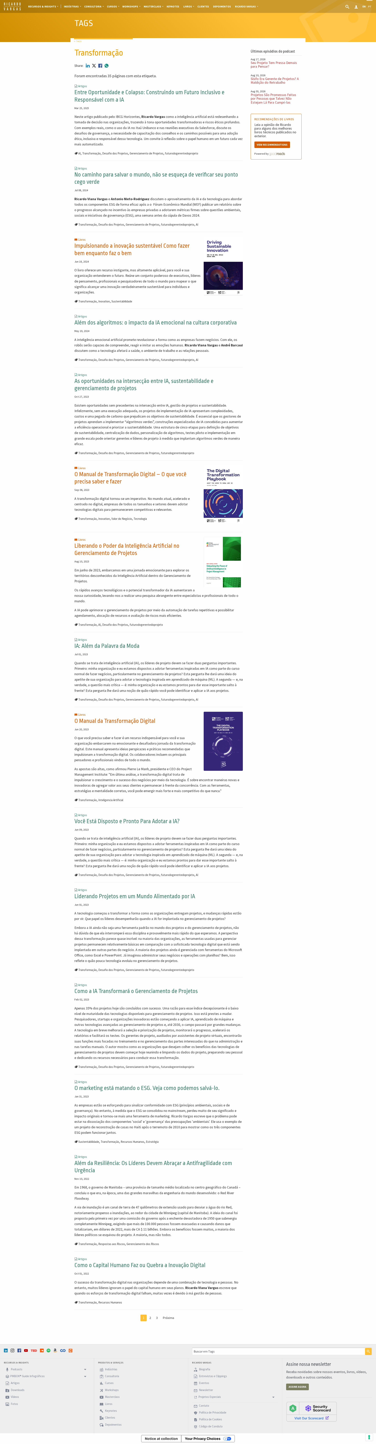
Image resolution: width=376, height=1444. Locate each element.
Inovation (104, 301)
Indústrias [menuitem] (71, 6)
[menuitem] (347, 6)
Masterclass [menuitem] (152, 6)
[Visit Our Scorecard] (311, 1411)
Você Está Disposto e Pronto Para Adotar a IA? (127, 821)
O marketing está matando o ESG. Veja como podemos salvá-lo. (147, 1088)
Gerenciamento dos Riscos (143, 1244)
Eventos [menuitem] (203, 1383)
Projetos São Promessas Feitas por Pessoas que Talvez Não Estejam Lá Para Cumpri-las (273, 99)
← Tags (77, 41)
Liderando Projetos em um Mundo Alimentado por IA (134, 896)
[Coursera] (63, 1350)
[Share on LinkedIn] (88, 66)
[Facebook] (19, 1350)
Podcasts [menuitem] (16, 1369)
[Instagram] (13, 1350)
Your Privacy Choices (203, 1439)
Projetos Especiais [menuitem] (209, 1397)
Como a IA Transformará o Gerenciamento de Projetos (136, 991)
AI (79, 153)
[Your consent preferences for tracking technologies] (369, 1437)
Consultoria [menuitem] (92, 6)
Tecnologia (140, 519)
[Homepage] (12, 10)
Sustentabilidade (121, 301)
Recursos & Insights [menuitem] (42, 6)
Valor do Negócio (121, 519)
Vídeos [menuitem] (14, 1397)
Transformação (91, 153)
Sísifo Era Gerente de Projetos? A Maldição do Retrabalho (275, 81)
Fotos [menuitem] (14, 1404)
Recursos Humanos (132, 1142)
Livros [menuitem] (187, 6)
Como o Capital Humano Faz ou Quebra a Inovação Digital (139, 1265)
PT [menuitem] (369, 6)
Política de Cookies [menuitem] (210, 1419)
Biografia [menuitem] (204, 1369)
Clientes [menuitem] (203, 6)
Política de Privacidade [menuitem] (212, 1412)
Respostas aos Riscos (111, 1244)
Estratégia (152, 1142)
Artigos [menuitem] (15, 1383)
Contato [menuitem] (203, 1405)
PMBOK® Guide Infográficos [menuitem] (27, 1376)
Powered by (261, 153)
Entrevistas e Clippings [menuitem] (212, 1376)
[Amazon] (55, 1350)
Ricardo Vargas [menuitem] (245, 6)
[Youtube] (26, 1350)
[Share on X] (94, 66)
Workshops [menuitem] (130, 6)
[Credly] (71, 1351)
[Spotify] (49, 1350)
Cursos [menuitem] (112, 6)
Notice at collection (161, 1439)
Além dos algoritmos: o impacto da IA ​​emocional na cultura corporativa (155, 322)
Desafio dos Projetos (115, 153)
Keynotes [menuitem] (173, 6)
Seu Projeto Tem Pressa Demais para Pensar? (274, 65)
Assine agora (297, 1386)
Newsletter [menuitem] (205, 1390)
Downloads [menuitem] (17, 1390)
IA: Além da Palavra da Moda (106, 646)
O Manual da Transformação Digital (114, 721)
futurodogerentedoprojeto (181, 153)
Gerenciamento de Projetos (146, 153)
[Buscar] (368, 1351)
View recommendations (272, 144)
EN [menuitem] (364, 6)
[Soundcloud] (42, 1350)
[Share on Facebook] (100, 66)
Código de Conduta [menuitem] (210, 1426)
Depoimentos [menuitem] (222, 6)
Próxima (168, 1318)
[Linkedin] (6, 1350)
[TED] (34, 1350)
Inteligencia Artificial (110, 800)
